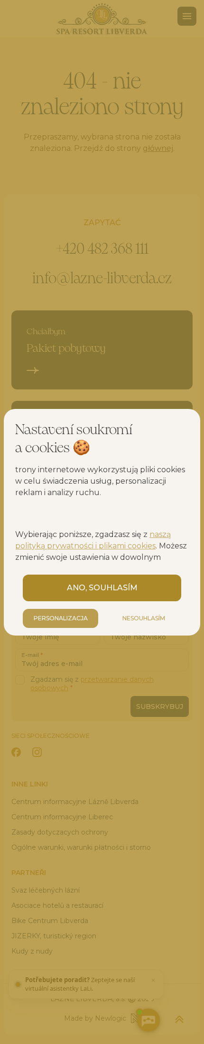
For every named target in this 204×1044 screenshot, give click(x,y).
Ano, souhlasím (102, 587)
